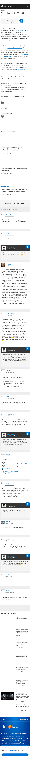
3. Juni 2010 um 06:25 (9, 523)
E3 (15, 41)
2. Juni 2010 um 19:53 (9, 372)
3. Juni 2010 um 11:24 (11, 435)
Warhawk (16, 69)
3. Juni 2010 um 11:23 (11, 350)
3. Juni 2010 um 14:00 (9, 540)
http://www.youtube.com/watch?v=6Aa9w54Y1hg (15, 463)
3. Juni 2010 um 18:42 (9, 592)
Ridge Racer (25, 69)
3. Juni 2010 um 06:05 (9, 485)
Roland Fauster (9, 20)
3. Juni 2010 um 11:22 (11, 249)
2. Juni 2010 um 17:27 (9, 315)
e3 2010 (5, 108)
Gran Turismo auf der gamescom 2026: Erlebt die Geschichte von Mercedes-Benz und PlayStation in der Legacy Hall (22, 696)
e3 (1, 108)
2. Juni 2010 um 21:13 (9, 398)
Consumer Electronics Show (14, 48)
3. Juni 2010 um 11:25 (11, 506)
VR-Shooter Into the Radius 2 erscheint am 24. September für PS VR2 (22, 706)
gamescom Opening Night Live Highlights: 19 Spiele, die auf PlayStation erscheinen (22, 682)
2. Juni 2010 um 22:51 (9, 455)
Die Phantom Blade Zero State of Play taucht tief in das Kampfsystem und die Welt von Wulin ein (15, 190)
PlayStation (9, 6)
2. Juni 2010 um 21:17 (9, 415)
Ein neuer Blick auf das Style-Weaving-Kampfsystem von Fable (22, 644)
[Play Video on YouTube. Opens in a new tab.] (10, 698)
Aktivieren (15, 754)
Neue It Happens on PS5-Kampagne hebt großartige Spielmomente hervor (12, 149)
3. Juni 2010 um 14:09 (11, 557)
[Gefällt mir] (11, 153)
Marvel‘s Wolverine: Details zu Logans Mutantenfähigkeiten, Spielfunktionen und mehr (22, 631)
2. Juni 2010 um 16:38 (9, 235)
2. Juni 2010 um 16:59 (9, 265)
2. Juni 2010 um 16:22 (9, 216)
